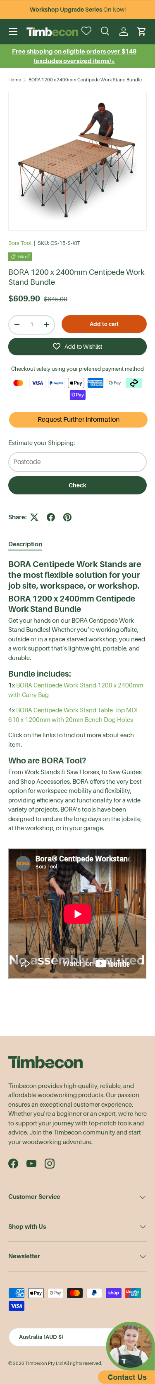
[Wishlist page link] (87, 31)
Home (14, 80)
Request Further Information (78, 419)
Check (77, 485)
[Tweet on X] (34, 517)
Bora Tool (19, 243)
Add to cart (104, 324)
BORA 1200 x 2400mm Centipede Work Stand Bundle (85, 80)
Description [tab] (25, 544)
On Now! (78, 9)
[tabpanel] (77, 770)
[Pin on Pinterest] (67, 517)
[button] (142, 31)
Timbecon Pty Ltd (44, 1363)
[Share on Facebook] (51, 517)
